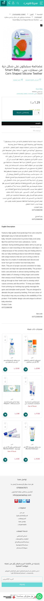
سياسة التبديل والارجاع (22, 542)
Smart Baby (39, 89)
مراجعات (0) (37, 131)
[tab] (22, 123)
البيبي (31, 14)
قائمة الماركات (22, 525)
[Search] (17, 3)
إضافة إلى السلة (23, 113)
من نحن (22, 513)
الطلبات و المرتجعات (22, 539)
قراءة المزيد (26, 415)
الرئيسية (39, 14)
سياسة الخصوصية (22, 545)
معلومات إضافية (35, 127)
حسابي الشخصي (22, 536)
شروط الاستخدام (22, 548)
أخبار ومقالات (22, 519)
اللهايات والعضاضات (18, 14)
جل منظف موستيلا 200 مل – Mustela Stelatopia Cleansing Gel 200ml (32, 449)
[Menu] (41, 3)
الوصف (37, 123)
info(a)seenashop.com (22, 495)
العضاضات (38, 17)
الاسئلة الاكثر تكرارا (22, 516)
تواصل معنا (22, 522)
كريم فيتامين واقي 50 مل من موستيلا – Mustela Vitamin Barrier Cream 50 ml (11, 449)
